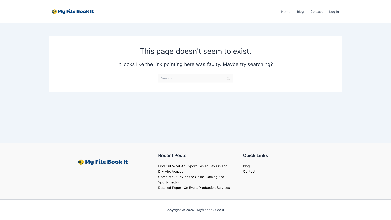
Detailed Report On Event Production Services (194, 188)
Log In (334, 12)
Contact (316, 12)
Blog (300, 12)
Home (285, 12)
